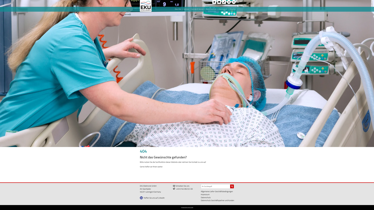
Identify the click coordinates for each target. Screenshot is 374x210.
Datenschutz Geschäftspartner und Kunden (217, 200)
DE (229, 2)
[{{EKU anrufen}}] (224, 2)
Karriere (186, 9)
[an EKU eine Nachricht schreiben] (219, 2)
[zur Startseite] (214, 2)
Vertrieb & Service (197, 9)
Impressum (205, 194)
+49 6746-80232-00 (184, 189)
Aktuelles (232, 9)
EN (234, 2)
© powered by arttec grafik (187, 207)
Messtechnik (222, 9)
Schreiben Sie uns (182, 186)
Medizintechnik (211, 9)
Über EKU (178, 9)
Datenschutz (206, 197)
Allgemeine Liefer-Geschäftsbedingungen (217, 191)
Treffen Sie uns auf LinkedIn (154, 197)
